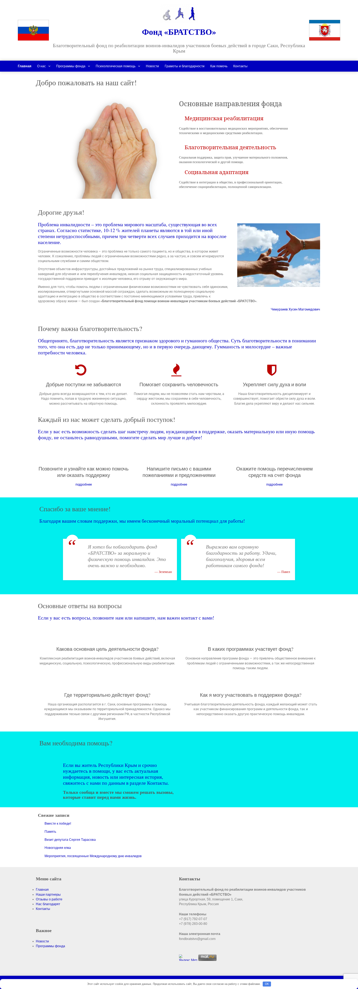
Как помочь (218, 66)
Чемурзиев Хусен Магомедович (295, 309)
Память (50, 831)
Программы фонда (70, 66)
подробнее (83, 484)
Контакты (240, 66)
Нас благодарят (48, 904)
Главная (24, 66)
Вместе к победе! (58, 823)
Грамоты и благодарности (184, 66)
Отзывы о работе (49, 899)
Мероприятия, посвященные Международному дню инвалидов (93, 856)
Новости (152, 66)
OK (267, 983)
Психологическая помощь (115, 66)
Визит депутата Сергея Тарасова (70, 839)
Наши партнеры (48, 894)
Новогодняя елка (58, 847)
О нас (41, 66)
